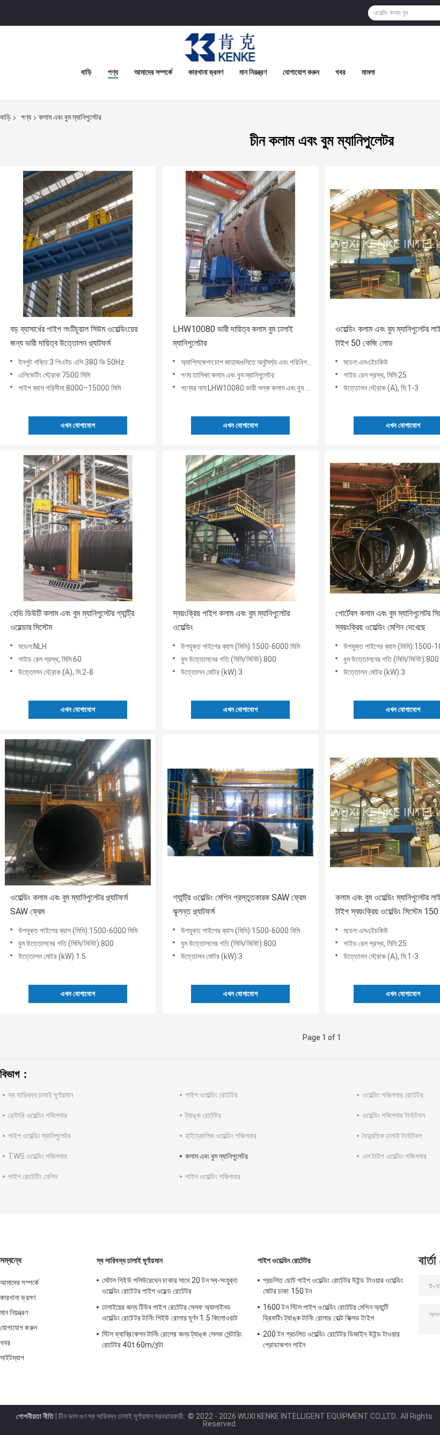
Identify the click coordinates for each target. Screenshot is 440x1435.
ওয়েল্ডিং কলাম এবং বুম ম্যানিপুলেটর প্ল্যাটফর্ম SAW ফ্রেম (69, 904)
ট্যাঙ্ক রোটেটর (203, 1115)
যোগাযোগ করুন (301, 72)
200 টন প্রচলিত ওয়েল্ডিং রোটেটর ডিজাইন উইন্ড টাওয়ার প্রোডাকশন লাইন (331, 1339)
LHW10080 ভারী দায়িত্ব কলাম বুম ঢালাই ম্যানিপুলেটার (233, 336)
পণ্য (113, 72)
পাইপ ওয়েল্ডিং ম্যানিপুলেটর (39, 1135)
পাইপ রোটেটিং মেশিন (32, 1176)
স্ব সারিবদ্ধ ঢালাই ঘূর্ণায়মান (40, 1095)
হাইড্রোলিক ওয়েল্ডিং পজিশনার (220, 1135)
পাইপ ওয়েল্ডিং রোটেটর (211, 1095)
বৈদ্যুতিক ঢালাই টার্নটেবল (392, 1135)
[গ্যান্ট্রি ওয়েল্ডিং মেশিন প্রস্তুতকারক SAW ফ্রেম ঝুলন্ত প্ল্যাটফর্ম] (240, 812)
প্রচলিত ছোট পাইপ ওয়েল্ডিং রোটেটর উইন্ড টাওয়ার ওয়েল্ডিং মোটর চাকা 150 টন (333, 1285)
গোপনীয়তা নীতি (35, 1416)
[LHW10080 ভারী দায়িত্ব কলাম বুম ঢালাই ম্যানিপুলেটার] (240, 244)
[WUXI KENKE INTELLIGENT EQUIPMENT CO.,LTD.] (220, 47)
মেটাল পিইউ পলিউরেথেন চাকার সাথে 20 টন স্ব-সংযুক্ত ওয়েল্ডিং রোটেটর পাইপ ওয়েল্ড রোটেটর (170, 1285)
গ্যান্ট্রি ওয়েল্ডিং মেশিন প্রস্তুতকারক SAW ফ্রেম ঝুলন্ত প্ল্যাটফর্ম (239, 904)
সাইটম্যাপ (12, 1357)
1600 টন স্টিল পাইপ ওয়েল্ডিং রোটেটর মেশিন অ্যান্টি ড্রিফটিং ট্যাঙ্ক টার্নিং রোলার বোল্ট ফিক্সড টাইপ (325, 1312)
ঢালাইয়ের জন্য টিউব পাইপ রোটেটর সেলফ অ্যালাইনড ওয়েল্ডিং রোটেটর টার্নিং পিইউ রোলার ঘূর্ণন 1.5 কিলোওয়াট (170, 1312)
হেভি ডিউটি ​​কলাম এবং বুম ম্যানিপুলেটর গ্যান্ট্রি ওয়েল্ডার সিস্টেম (72, 620)
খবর (340, 72)
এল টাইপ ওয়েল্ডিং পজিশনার (394, 1156)
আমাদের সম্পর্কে (153, 72)
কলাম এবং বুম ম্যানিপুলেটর (216, 1156)
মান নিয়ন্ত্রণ (253, 72)
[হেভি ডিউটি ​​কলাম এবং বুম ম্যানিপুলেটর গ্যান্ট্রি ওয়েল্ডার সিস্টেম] (78, 528)
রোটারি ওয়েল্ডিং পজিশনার (37, 1115)
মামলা (368, 72)
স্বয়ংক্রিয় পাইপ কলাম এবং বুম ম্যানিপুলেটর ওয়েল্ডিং (231, 620)
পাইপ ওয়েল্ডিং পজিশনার (212, 1176)
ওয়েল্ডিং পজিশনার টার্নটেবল (393, 1115)
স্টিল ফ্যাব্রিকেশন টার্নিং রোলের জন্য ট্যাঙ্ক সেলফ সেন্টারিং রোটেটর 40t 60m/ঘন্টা (172, 1339)
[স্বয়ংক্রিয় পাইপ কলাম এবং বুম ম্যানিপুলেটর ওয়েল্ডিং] (240, 528)
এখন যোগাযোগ (78, 425)
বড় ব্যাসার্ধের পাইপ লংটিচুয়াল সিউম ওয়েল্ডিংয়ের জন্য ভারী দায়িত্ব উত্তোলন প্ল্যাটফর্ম (73, 336)
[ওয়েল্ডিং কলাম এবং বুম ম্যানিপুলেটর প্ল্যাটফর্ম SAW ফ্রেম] (78, 812)
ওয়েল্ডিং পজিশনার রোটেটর (392, 1095)
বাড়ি (86, 72)
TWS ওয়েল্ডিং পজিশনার (37, 1156)
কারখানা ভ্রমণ (205, 72)
